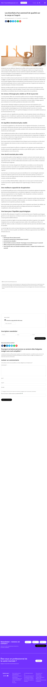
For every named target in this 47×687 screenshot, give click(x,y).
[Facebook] (7, 675)
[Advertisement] (23, 34)
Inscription (34, 2)
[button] (45, 3)
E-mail (2, 382)
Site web (2, 387)
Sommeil (24, 18)
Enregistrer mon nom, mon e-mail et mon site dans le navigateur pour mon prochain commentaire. (19, 391)
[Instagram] (4, 675)
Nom (2, 378)
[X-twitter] (5, 675)
